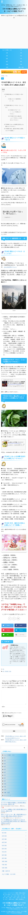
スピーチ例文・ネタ (7, 50)
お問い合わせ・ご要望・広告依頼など (16, 899)
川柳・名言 (7, 792)
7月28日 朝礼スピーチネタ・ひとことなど (14, 106)
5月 (5, 769)
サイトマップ (7, 795)
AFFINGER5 (19, 912)
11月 (5, 787)
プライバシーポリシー (16, 894)
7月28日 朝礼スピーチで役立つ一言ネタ (14, 95)
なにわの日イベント (10, 267)
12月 (7, 67)
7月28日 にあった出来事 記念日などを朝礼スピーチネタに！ (14, 125)
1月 (4, 758)
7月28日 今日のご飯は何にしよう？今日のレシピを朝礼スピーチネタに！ (16, 118)
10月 (7, 64)
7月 (3, 669)
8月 (7, 61)
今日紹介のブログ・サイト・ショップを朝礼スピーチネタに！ (15, 111)
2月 (7, 52)
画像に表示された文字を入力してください (12, 712)
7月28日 (6, 671)
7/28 (10, 671)
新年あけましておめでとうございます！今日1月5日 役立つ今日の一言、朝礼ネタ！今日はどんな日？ (14, 821)
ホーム (5, 893)
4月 (7, 55)
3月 (5, 763)
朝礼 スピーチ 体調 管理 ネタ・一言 (15, 99)
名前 (3, 706)
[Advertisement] (14, 33)
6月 (7, 58)
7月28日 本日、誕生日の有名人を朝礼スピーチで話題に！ (14, 129)
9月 (5, 781)
